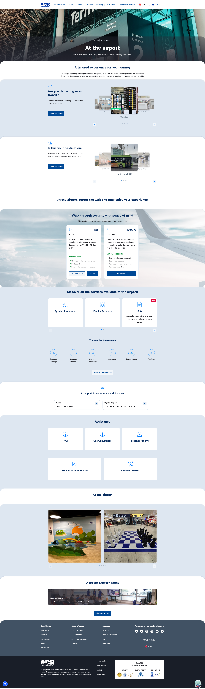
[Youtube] (157, 631)
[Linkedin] (136, 631)
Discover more (56, 113)
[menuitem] (45, 631)
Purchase (121, 274)
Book (92, 274)
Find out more (77, 274)
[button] (142, 4)
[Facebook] (141, 631)
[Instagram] (151, 631)
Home (96, 40)
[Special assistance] (148, 5)
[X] (146, 631)
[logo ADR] (45, 5)
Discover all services (103, 372)
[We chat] (162, 631)
